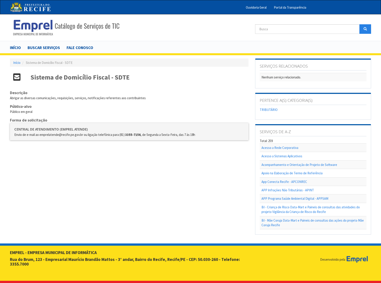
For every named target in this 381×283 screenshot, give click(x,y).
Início (15, 47)
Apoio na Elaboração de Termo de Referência (292, 173)
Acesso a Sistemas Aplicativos (281, 156)
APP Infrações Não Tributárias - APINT (287, 190)
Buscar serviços (44, 47)
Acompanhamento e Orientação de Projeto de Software (299, 165)
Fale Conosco (80, 47)
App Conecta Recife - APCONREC (284, 182)
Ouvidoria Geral (256, 7)
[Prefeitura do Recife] (30, 7)
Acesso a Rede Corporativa (279, 148)
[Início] (66, 27)
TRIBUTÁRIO (269, 110)
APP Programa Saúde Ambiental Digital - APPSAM (294, 198)
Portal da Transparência (290, 7)
